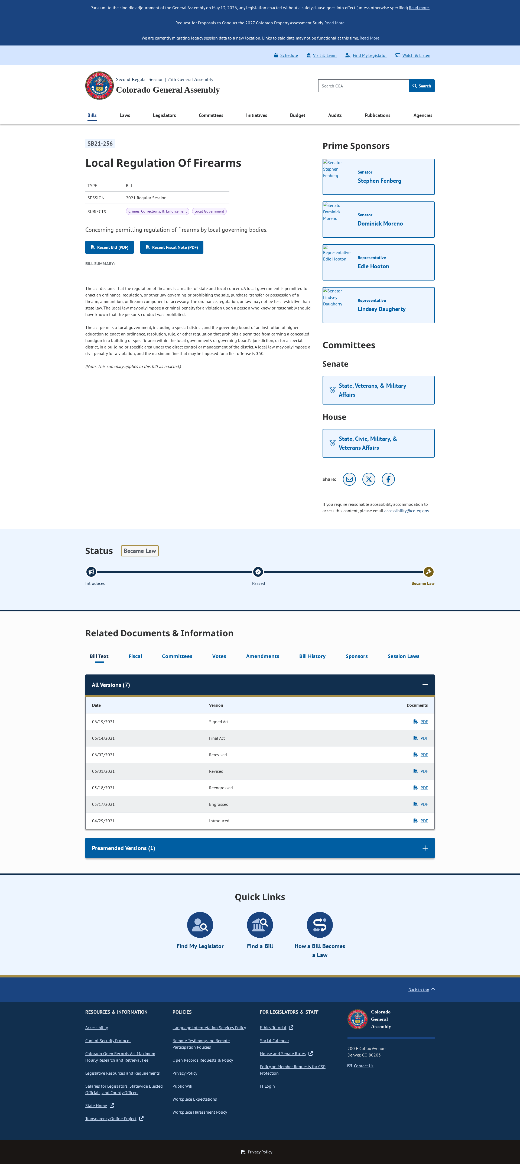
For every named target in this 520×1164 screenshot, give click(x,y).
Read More (334, 22)
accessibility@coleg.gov (406, 510)
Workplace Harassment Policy (200, 1112)
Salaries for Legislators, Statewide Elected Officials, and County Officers (124, 1089)
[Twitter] (368, 479)
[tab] (99, 657)
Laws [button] (125, 115)
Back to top (418, 989)
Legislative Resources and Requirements (122, 1073)
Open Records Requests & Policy (203, 1060)
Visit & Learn (325, 55)
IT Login (267, 1086)
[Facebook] (388, 479)
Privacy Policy (185, 1073)
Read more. (419, 7)
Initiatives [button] (256, 115)
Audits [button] (335, 115)
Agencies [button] (423, 115)
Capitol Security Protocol (108, 1040)
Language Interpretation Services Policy (209, 1027)
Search (424, 86)
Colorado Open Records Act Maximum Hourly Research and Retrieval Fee (120, 1057)
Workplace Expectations (195, 1099)
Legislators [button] (164, 115)
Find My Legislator (369, 55)
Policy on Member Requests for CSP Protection (293, 1070)
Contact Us (363, 1065)
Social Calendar (274, 1040)
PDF (424, 721)
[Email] (349, 479)
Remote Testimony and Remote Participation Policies (201, 1044)
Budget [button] (297, 115)
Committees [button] (211, 115)
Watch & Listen (416, 55)
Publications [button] (378, 115)
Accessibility (96, 1027)
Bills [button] (92, 115)
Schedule (289, 55)
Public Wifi (182, 1086)
